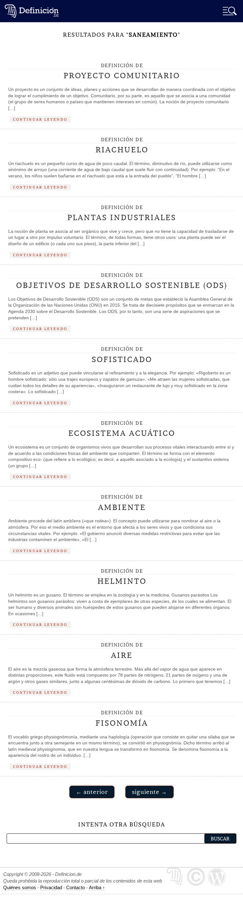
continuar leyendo (40, 119)
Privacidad (51, 887)
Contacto (75, 887)
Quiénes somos (19, 887)
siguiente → (149, 791)
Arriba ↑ (97, 887)
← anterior (92, 791)
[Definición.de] (32, 11)
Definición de (122, 71)
